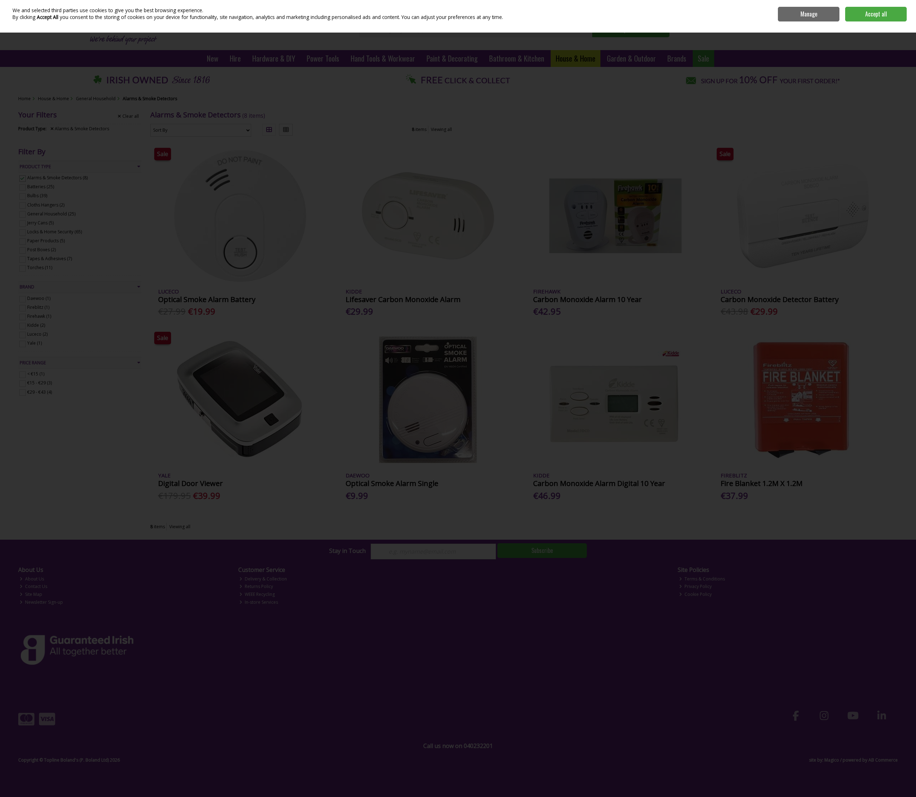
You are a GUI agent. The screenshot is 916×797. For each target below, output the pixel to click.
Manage (808, 14)
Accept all (876, 14)
